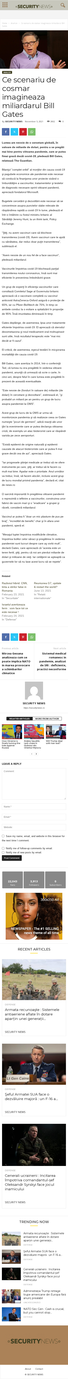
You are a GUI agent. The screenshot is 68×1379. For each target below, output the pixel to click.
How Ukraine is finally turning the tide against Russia (11, 744)
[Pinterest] (23, 132)
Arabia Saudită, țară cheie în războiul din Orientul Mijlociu (32, 744)
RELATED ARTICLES (19, 718)
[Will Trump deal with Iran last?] (56, 731)
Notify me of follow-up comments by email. (29, 848)
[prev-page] (32, 754)
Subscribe (55, 872)
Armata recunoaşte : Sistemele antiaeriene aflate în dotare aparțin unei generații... (32, 1014)
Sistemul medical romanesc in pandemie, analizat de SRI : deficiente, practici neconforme (51, 661)
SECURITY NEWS (13, 121)
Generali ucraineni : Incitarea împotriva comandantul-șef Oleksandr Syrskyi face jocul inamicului (30, 1182)
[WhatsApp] (32, 132)
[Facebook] (5, 132)
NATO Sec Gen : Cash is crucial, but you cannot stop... (43, 1310)
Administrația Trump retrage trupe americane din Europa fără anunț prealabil (44, 1294)
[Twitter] (14, 132)
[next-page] (36, 754)
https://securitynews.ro (34, 708)
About (28, 1368)
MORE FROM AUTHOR (47, 718)
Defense (10, 1004)
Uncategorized (31, 1303)
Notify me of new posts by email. (24, 852)
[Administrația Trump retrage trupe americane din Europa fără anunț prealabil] (11, 1296)
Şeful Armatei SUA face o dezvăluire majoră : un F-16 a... (31, 1096)
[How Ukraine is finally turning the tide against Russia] (12, 731)
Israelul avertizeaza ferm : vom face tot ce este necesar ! (15, 608)
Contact (39, 1368)
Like (13, 872)
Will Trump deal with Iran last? (54, 742)
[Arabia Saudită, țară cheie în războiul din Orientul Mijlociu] (34, 731)
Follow (34, 872)
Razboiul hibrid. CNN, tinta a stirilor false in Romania (15, 587)
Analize (14, 23)
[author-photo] (34, 691)
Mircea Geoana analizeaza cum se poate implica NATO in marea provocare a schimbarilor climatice (16, 663)
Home (4, 23)
